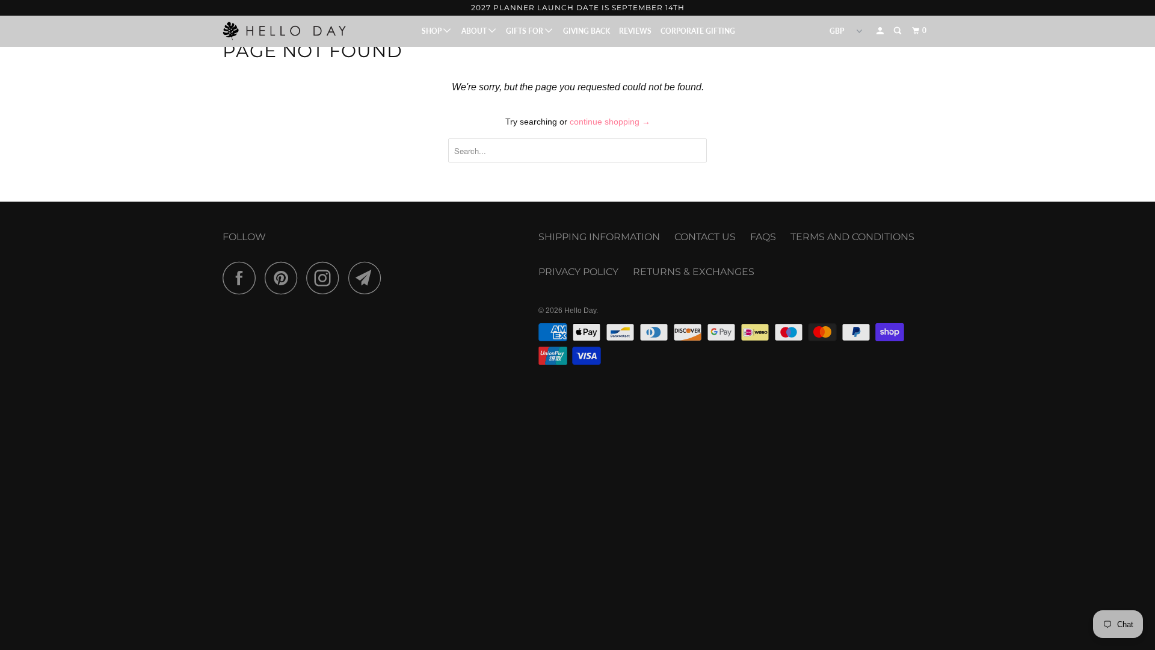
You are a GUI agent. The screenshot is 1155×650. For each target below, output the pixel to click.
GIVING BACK (586, 31)
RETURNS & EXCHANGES (693, 271)
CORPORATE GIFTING (698, 31)
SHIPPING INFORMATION (599, 237)
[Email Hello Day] (368, 277)
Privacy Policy (578, 271)
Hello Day (580, 310)
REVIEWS (635, 31)
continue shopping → (610, 121)
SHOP (432, 31)
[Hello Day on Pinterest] (284, 277)
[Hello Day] (284, 30)
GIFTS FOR (525, 31)
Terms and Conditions (852, 237)
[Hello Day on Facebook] (242, 277)
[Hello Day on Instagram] (326, 277)
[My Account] (880, 31)
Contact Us (705, 237)
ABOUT (474, 31)
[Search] (898, 31)
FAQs (763, 237)
